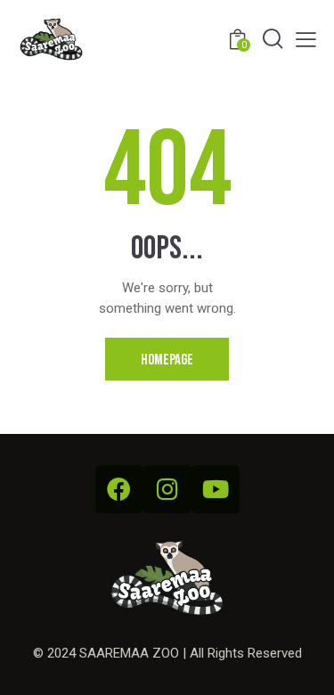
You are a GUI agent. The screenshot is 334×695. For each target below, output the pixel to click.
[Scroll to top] (305, 666)
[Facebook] (119, 489)
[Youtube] (215, 489)
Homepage (167, 360)
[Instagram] (167, 489)
